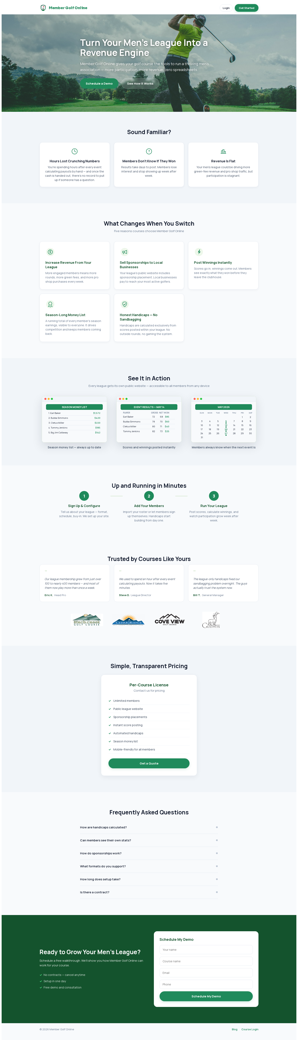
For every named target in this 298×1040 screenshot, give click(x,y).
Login (226, 8)
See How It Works (140, 83)
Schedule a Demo (99, 83)
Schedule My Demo (206, 996)
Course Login (249, 1029)
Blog (234, 1029)
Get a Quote (149, 763)
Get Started (246, 8)
